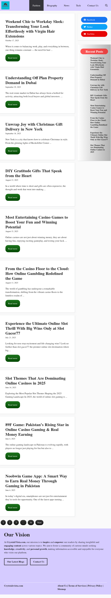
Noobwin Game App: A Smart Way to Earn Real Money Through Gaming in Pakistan (36, 481)
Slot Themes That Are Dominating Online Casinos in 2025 (35, 380)
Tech (78, 5)
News (66, 5)
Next (39, 522)
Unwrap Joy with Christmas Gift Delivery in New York (34, 126)
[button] (106, 5)
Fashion (36, 5)
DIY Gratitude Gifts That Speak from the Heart (33, 173)
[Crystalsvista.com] (5, 5)
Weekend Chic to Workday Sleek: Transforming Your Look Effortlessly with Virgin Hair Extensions (34, 28)
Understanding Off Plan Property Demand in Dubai (34, 80)
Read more (12, 57)
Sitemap (62, 589)
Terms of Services (77, 585)
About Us (62, 585)
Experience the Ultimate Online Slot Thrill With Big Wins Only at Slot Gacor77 (36, 328)
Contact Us (92, 5)
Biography (52, 5)
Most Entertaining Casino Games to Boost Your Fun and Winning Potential (36, 222)
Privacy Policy (95, 585)
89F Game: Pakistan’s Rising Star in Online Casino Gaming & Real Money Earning (37, 429)
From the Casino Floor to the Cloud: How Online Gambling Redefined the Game (37, 273)
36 (31, 522)
